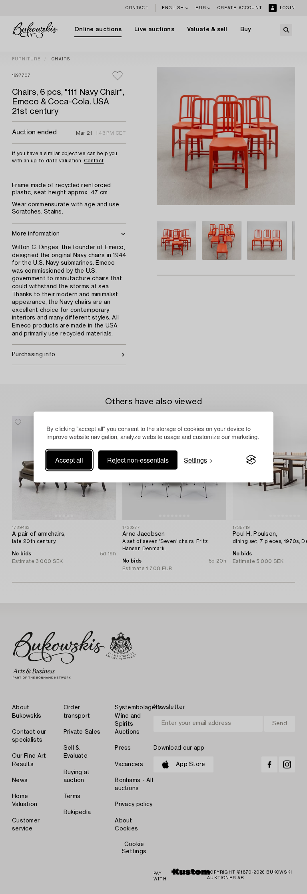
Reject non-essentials (138, 459)
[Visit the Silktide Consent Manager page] (251, 459)
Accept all (69, 459)
